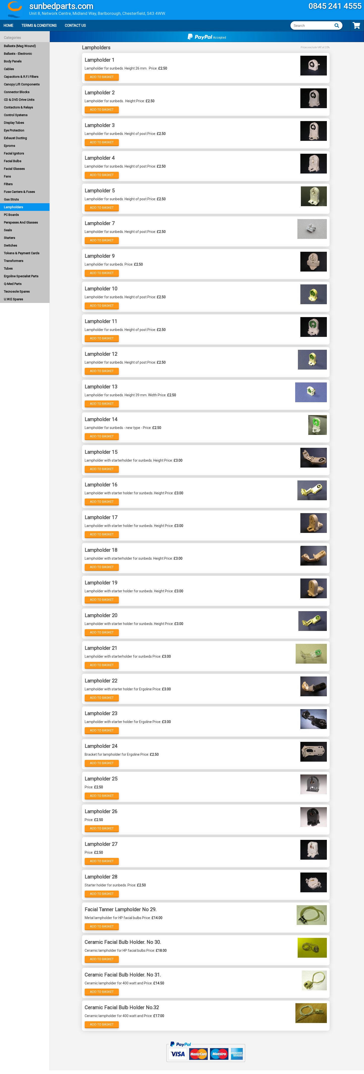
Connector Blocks (16, 92)
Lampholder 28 (101, 877)
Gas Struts (11, 199)
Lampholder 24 (101, 746)
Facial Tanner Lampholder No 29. (120, 909)
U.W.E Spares (13, 299)
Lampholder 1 (100, 60)
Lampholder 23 (101, 713)
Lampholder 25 (101, 779)
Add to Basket (102, 77)
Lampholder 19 (101, 583)
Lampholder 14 (101, 419)
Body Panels (13, 61)
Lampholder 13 (101, 387)
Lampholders (13, 207)
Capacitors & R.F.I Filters (21, 76)
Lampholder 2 (100, 93)
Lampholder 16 (101, 485)
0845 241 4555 (335, 6)
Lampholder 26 (101, 811)
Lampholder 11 (101, 321)
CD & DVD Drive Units (19, 99)
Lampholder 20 (101, 615)
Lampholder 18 (101, 550)
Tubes (8, 268)
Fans (7, 176)
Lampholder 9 (100, 256)
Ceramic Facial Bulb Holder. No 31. (123, 975)
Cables (9, 69)
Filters (8, 184)
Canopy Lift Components (22, 84)
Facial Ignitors (14, 153)
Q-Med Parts (13, 284)
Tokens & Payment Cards (21, 253)
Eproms (9, 146)
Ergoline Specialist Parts (21, 276)
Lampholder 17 (101, 517)
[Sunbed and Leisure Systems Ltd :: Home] (12, 10)
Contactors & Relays (18, 107)
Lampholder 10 (101, 289)
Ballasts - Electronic (18, 53)
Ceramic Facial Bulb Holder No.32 (122, 1007)
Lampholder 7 (100, 223)
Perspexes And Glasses (21, 222)
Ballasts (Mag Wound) (20, 46)
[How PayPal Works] (205, 1064)
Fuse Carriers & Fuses (19, 192)
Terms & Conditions (39, 25)
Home (8, 25)
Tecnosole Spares (17, 291)
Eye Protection (14, 130)
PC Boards (11, 215)
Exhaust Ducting (15, 138)
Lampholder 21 (101, 648)
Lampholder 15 (101, 452)
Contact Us (75, 25)
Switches (10, 245)
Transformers (13, 261)
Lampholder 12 (101, 354)
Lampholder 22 (101, 681)
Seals (8, 230)
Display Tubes (14, 123)
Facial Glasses (14, 169)
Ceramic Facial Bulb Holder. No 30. (123, 942)
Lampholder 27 (101, 844)
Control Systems (15, 115)
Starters (9, 238)
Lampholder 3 (100, 125)
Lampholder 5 (100, 191)
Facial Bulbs (12, 161)
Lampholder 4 (100, 158)
